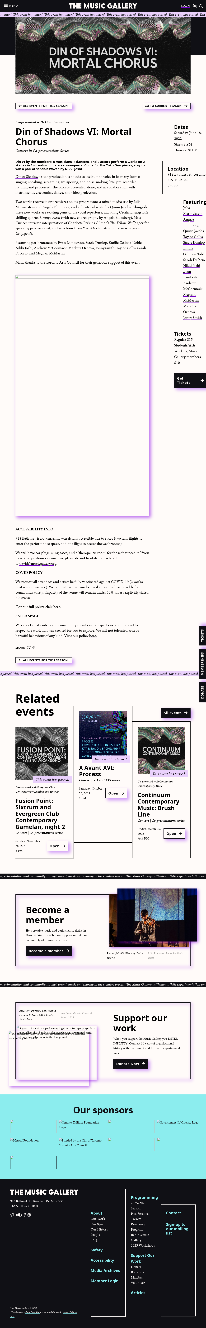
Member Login (105, 1280)
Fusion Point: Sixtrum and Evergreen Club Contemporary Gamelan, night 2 (40, 814)
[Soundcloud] (19, 1215)
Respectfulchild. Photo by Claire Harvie (125, 955)
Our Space (98, 1223)
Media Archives (105, 1270)
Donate (202, 692)
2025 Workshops (143, 1245)
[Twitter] (29, 647)
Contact (173, 1212)
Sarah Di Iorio (194, 259)
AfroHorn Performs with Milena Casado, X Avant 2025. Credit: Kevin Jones (37, 1015)
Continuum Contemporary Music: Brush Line (158, 804)
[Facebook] (33, 647)
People (95, 1234)
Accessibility (102, 1260)
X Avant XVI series (106, 780)
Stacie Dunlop (194, 242)
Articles (138, 1292)
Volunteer (138, 1282)
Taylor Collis (193, 236)
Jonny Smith (192, 317)
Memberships (202, 663)
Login (185, 5)
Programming (144, 1197)
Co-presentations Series (51, 150)
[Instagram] (29, 1215)
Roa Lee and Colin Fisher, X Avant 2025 (76, 1015)
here (56, 606)
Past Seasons (140, 1213)
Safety (97, 1249)
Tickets (202, 635)
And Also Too (32, 1312)
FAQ (94, 1239)
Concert (22, 150)
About (96, 1213)
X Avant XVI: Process (96, 771)
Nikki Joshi (191, 265)
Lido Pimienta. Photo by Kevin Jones (165, 955)
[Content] (195, 6)
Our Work (98, 1218)
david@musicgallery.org (37, 563)
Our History (99, 1229)
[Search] (201, 6)
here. (93, 635)
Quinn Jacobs (193, 231)
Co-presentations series (46, 832)
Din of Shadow (26, 176)
